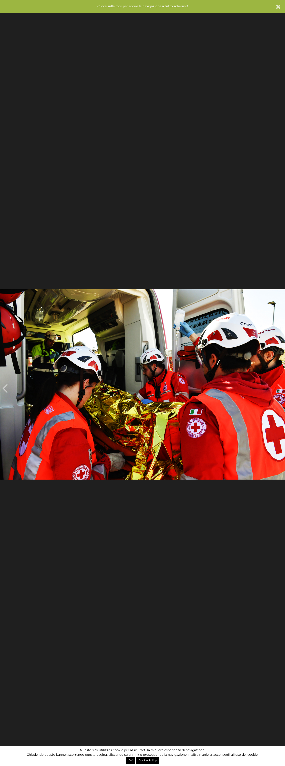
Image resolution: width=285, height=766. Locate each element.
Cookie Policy (147, 760)
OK (130, 760)
